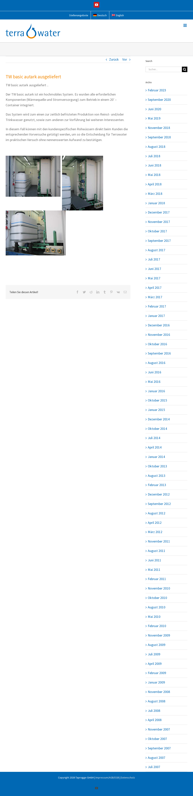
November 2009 (159, 635)
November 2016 (159, 334)
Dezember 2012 (159, 494)
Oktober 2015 (157, 400)
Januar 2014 (156, 457)
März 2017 (155, 297)
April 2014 (155, 447)
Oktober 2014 (157, 428)
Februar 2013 (157, 485)
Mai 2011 (154, 569)
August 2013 (156, 475)
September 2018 (159, 137)
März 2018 (155, 193)
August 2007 (156, 757)
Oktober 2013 (157, 466)
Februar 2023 (157, 90)
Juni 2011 (154, 560)
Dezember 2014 (159, 419)
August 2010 (156, 607)
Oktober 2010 (157, 598)
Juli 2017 (154, 259)
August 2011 (156, 551)
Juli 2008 (154, 710)
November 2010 (159, 588)
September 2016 (159, 353)
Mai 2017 (154, 278)
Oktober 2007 (157, 739)
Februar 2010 (157, 626)
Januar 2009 (156, 682)
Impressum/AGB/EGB (107, 777)
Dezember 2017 (159, 212)
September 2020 (159, 99)
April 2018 (155, 184)
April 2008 (155, 720)
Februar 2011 (157, 579)
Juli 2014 (154, 438)
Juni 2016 (154, 372)
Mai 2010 (154, 616)
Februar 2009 (157, 673)
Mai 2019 (154, 118)
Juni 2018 (154, 165)
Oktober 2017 (157, 231)
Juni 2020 (154, 109)
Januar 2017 (156, 316)
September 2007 (159, 748)
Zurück (114, 59)
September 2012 (159, 504)
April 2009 (155, 663)
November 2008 (159, 692)
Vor (124, 59)
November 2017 (159, 222)
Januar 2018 (156, 203)
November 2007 (159, 729)
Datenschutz (128, 777)
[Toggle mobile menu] (185, 25)
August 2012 (156, 513)
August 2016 (156, 363)
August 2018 (156, 146)
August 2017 (156, 250)
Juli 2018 (154, 156)
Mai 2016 (154, 381)
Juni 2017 (154, 269)
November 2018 (159, 128)
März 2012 (155, 532)
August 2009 (156, 645)
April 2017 (155, 287)
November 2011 (159, 541)
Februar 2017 (157, 306)
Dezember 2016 (159, 325)
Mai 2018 (154, 175)
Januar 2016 (156, 391)
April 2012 (155, 522)
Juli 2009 (154, 654)
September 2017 (159, 240)
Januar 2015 (156, 410)
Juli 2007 (154, 767)
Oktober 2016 (157, 344)
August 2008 (156, 701)
